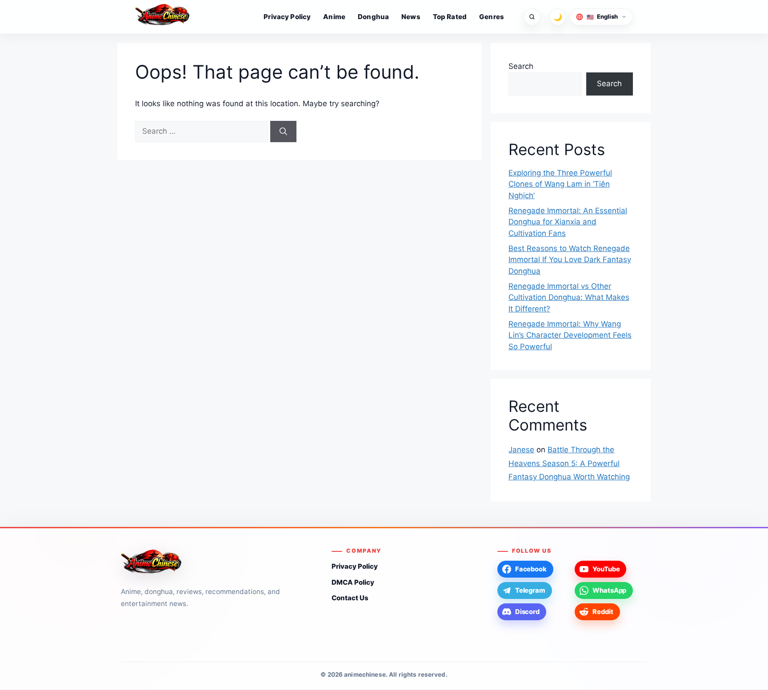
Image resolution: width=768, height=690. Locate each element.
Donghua (373, 16)
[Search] (283, 131)
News (410, 16)
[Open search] (532, 16)
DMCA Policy (353, 582)
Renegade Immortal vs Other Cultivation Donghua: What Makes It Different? (568, 297)
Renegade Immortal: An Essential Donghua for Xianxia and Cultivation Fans (567, 222)
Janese (521, 449)
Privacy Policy (287, 16)
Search (520, 66)
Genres (491, 16)
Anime (334, 16)
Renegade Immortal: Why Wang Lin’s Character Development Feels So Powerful (570, 335)
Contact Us (350, 598)
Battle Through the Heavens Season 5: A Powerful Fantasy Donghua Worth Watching (569, 463)
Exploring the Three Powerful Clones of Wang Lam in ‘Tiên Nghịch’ (560, 184)
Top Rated (450, 16)
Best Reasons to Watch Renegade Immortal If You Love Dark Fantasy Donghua (569, 259)
